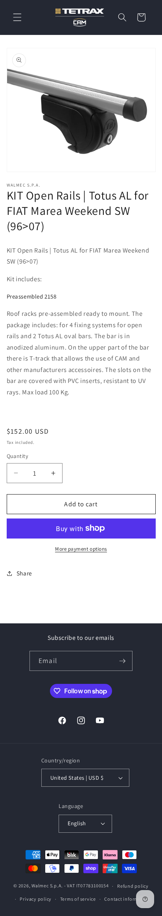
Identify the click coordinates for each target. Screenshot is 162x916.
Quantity (18, 456)
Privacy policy (36, 899)
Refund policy (133, 886)
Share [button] (24, 573)
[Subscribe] (122, 661)
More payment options (81, 549)
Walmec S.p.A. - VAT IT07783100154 (70, 886)
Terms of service (78, 899)
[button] (17, 17)
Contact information (127, 899)
